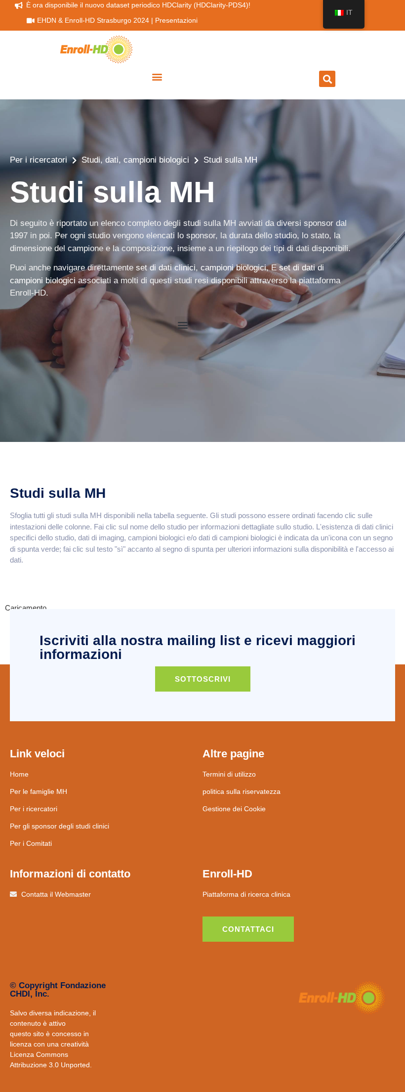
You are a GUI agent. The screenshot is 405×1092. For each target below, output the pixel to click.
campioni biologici (233, 267)
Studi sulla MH (230, 160)
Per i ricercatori (38, 160)
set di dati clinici (166, 267)
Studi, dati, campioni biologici (135, 160)
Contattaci (248, 929)
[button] (157, 76)
